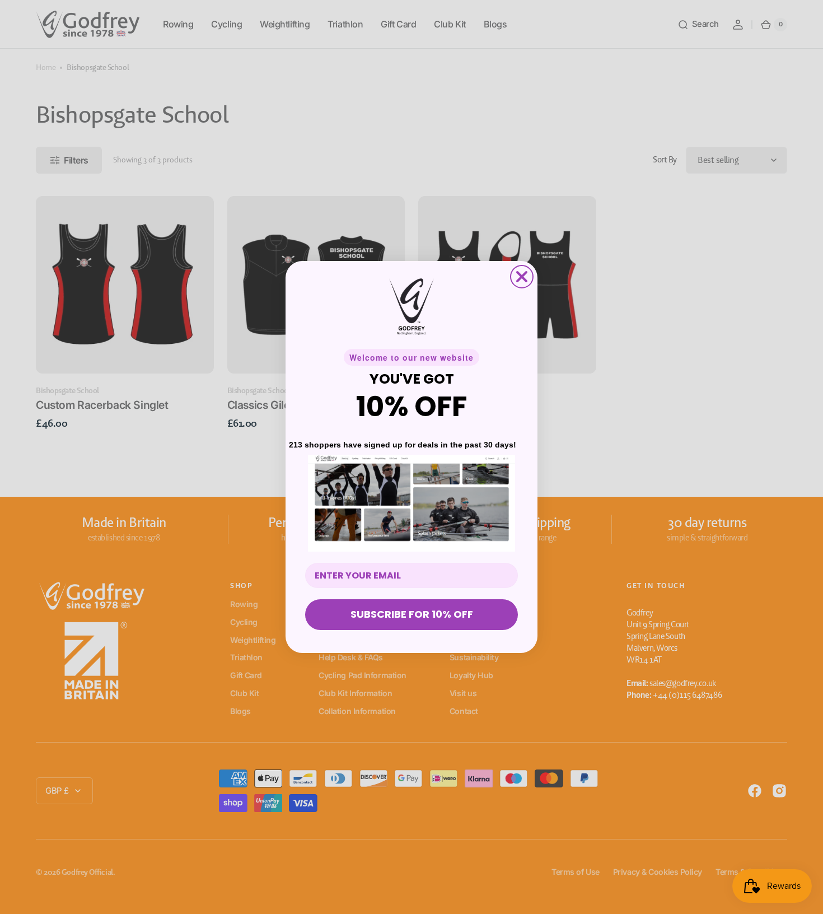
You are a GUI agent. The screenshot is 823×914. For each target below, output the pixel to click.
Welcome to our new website (411, 357)
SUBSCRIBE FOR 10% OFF (411, 614)
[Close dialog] (522, 276)
